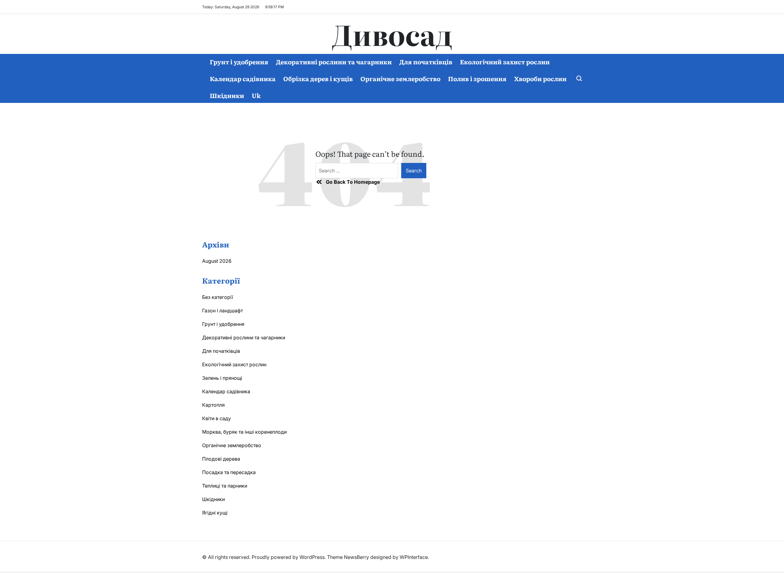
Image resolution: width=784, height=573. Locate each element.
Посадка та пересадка (229, 472)
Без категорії (217, 297)
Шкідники (227, 95)
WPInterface (414, 557)
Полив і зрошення (477, 78)
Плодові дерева (221, 459)
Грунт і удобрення (239, 61)
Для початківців (425, 61)
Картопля (213, 405)
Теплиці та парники (224, 486)
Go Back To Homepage (353, 182)
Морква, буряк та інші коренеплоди (244, 432)
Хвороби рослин (540, 78)
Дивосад (392, 34)
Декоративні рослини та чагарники (334, 61)
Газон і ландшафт (222, 310)
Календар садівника (243, 78)
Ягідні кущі (215, 513)
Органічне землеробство (400, 78)
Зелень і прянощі (222, 378)
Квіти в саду (216, 418)
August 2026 (217, 261)
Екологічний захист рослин (505, 61)
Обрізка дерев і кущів (318, 78)
